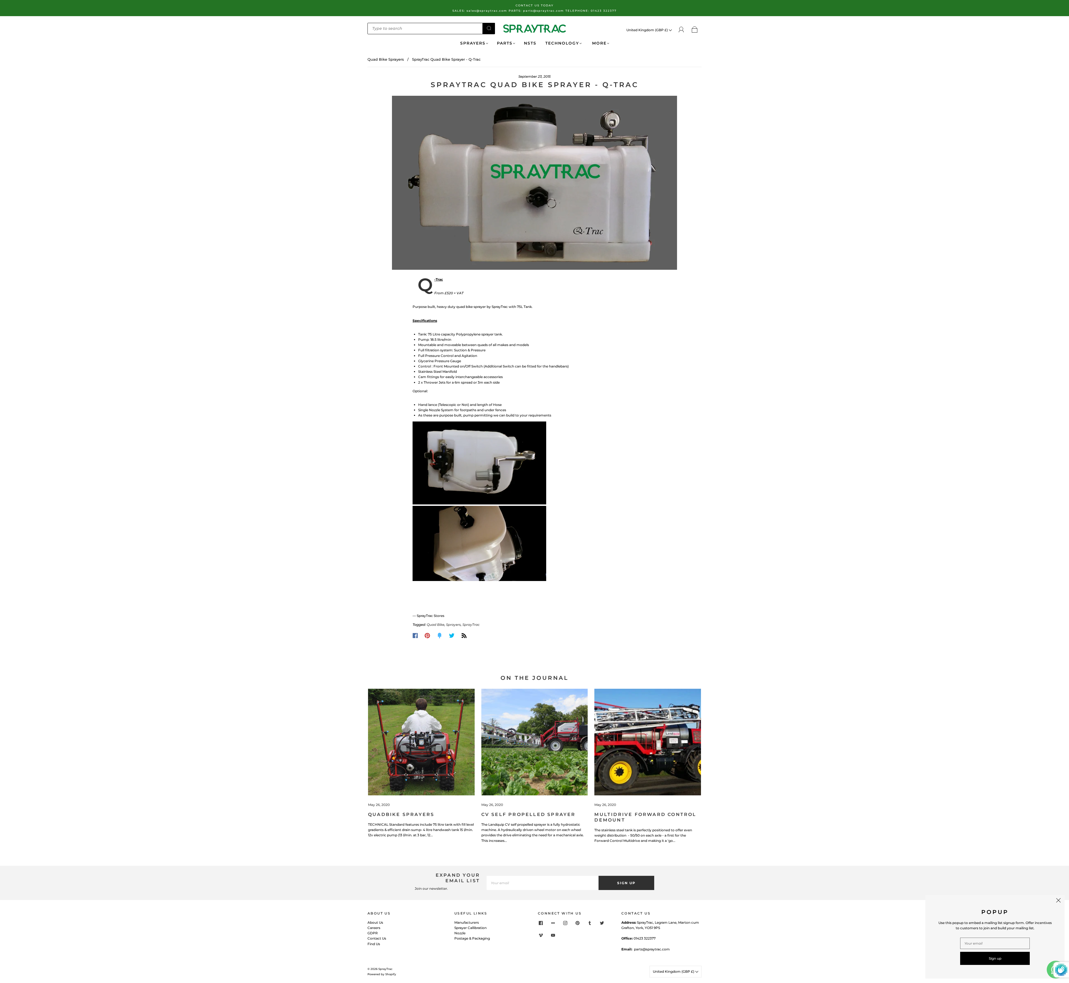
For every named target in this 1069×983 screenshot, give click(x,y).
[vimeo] (540, 935)
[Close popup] (1058, 901)
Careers (373, 928)
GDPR (372, 933)
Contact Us (376, 938)
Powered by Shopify (381, 974)
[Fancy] (439, 635)
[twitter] (602, 923)
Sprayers (473, 43)
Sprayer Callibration (470, 928)
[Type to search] (425, 28)
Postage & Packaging (472, 938)
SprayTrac (471, 624)
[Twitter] (452, 635)
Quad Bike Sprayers (385, 59)
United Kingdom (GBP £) (647, 30)
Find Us (373, 944)
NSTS (530, 43)
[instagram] (565, 923)
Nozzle (459, 933)
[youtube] (553, 935)
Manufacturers (466, 922)
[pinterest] (577, 923)
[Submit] (489, 28)
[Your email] (543, 883)
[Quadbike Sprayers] (421, 742)
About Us (375, 922)
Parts (505, 43)
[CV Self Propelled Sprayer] (534, 742)
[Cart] (695, 30)
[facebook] (540, 923)
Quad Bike (435, 624)
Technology (562, 43)
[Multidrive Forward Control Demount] (647, 742)
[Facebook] (415, 635)
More (598, 43)
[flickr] (553, 923)
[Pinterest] (427, 635)
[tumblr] (589, 923)
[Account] (681, 30)
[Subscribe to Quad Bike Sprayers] (464, 635)
